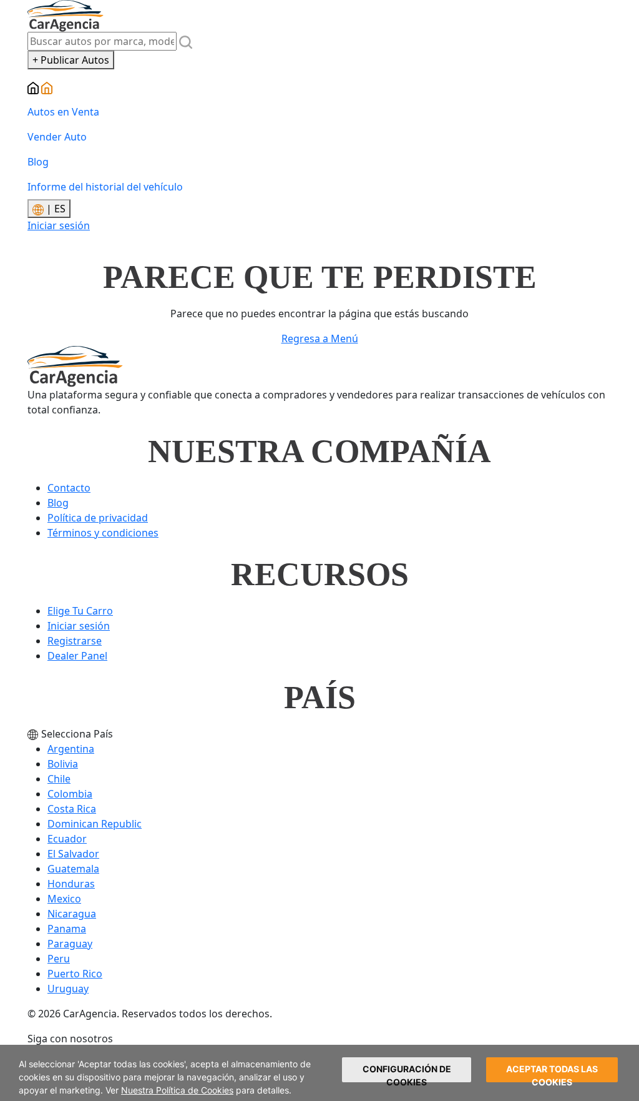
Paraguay (69, 943)
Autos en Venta (63, 112)
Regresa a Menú (319, 338)
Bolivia (62, 764)
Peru (58, 958)
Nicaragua (71, 914)
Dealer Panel (77, 656)
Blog (38, 162)
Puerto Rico (74, 973)
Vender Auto (57, 137)
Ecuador (67, 839)
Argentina (70, 749)
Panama (66, 929)
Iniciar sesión (58, 225)
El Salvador (73, 854)
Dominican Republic (94, 824)
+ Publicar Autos (70, 60)
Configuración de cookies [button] (407, 1073)
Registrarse (74, 641)
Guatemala (73, 869)
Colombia (69, 794)
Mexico (64, 899)
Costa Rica (71, 809)
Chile (59, 779)
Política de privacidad (97, 518)
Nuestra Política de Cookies (177, 1090)
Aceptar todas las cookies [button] (552, 1073)
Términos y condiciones (103, 533)
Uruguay (68, 988)
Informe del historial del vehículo (105, 187)
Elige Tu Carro (80, 611)
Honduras (71, 884)
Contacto (68, 488)
